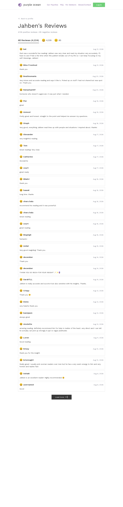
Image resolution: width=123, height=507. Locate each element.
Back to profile (27, 19)
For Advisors (70, 5)
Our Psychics (52, 5)
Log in (99, 5)
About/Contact (84, 5)
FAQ (62, 5)
